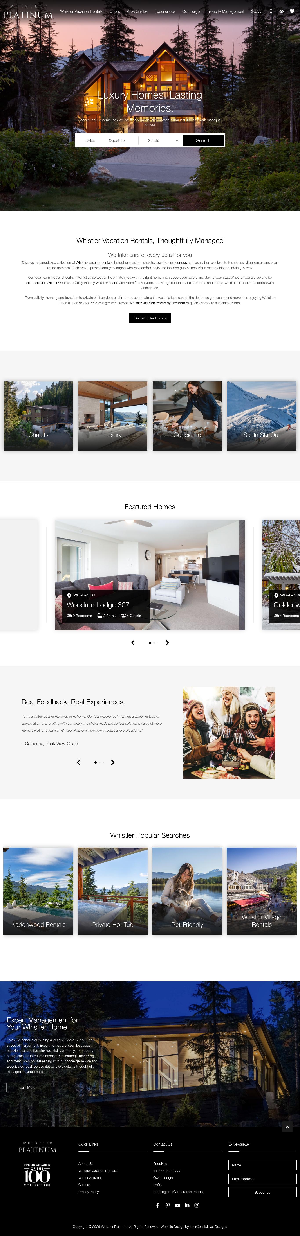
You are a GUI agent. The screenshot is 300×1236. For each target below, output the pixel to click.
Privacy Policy (88, 1195)
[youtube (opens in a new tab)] (177, 1209)
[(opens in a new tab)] (150, 585)
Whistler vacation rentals (94, 262)
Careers (84, 1188)
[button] (133, 664)
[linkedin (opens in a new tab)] (187, 1209)
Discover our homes (150, 318)
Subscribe (262, 1196)
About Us (85, 1167)
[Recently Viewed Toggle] (281, 11)
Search (203, 140)
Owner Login (163, 1181)
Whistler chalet (107, 283)
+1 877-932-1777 (167, 1174)
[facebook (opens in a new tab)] (158, 1209)
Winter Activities (90, 1181)
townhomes (165, 262)
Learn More (26, 1091)
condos (181, 262)
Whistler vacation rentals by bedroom (157, 303)
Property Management (225, 11)
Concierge (191, 11)
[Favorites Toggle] (292, 11)
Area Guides (137, 11)
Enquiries (160, 1167)
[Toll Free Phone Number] (271, 11)
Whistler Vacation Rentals (81, 11)
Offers (115, 11)
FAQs (157, 1188)
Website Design (172, 1230)
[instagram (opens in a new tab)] (196, 1209)
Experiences (165, 11)
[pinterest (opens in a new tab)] (167, 1209)
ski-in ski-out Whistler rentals (48, 283)
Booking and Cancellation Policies (178, 1195)
